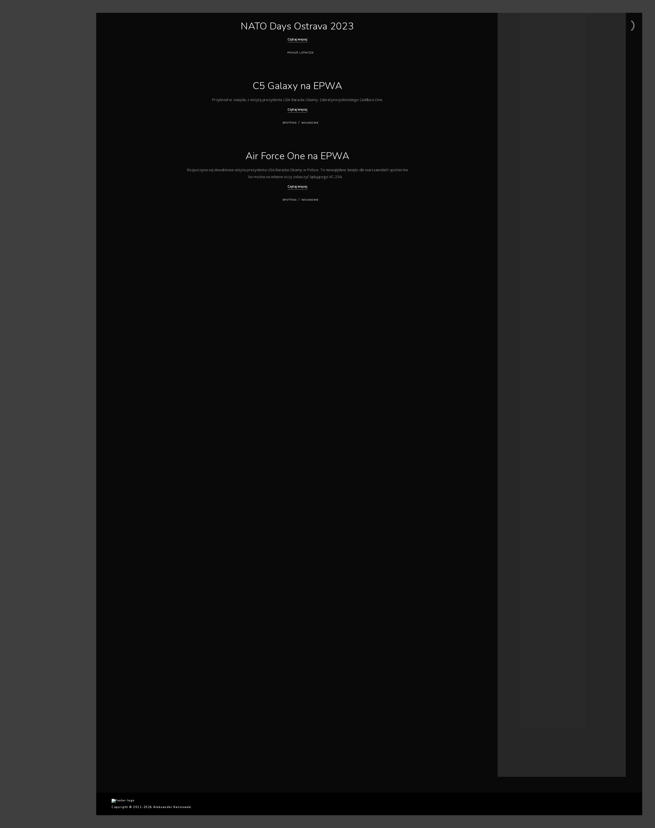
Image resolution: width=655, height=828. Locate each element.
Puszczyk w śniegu (521, 42)
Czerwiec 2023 (518, 215)
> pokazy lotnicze (37, 105)
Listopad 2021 (518, 264)
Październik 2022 (520, 240)
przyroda (514, 693)
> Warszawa (33, 123)
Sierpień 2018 (518, 339)
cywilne (513, 668)
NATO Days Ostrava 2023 (297, 26)
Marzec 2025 (517, 146)
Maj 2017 (514, 419)
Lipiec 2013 (516, 569)
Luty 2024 (515, 183)
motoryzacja (517, 674)
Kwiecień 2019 (518, 320)
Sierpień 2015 (518, 513)
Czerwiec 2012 (518, 600)
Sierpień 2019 (518, 314)
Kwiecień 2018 (518, 358)
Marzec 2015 (517, 531)
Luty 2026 (515, 103)
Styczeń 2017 (517, 438)
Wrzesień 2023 (518, 202)
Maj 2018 (514, 351)
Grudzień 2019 (518, 308)
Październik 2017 (520, 388)
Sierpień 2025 (518, 122)
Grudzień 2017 (518, 376)
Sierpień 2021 (518, 270)
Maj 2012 (514, 606)
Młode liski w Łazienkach (525, 61)
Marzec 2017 (517, 426)
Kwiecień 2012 (518, 612)
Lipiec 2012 (516, 594)
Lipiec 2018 (516, 345)
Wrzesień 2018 (518, 333)
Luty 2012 (515, 624)
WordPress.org (519, 761)
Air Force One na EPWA (297, 156)
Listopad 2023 (518, 196)
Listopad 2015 (518, 494)
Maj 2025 (514, 134)
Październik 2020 (520, 277)
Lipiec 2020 (516, 289)
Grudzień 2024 (518, 159)
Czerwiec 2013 (518, 575)
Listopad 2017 (518, 382)
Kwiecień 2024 (518, 177)
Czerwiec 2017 (518, 413)
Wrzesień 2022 (518, 246)
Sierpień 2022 (518, 252)
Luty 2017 (515, 432)
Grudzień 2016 (518, 444)
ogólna (513, 680)
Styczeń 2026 (517, 109)
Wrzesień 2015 (518, 506)
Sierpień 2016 (518, 457)
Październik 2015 (520, 500)
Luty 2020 (515, 295)
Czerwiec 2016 (518, 469)
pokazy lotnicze (300, 53)
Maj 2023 (514, 221)
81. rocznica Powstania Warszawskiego (536, 54)
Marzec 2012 (517, 618)
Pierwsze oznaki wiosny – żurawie (532, 36)
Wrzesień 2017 (518, 395)
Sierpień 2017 (518, 401)
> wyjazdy (30, 132)
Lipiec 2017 (516, 407)
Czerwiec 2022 (518, 258)
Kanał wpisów (518, 748)
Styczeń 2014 (517, 562)
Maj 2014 (514, 556)
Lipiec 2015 (516, 519)
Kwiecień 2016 (518, 476)
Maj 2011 (514, 643)
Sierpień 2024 (518, 171)
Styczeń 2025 (517, 152)
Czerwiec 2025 (518, 128)
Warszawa (515, 705)
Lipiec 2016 (516, 463)
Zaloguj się (516, 742)
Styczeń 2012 (517, 631)
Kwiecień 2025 (518, 140)
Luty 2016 (515, 482)
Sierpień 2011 (518, 637)
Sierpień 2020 (518, 283)
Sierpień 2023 (518, 208)
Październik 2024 (520, 165)
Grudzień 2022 (518, 233)
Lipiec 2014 (516, 550)
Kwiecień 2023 (518, 227)
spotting (289, 123)
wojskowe (310, 123)
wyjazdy (513, 717)
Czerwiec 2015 (518, 525)
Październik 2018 (520, 326)
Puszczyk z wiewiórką (523, 48)
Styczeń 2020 (517, 301)
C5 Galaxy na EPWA (297, 85)
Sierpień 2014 (518, 544)
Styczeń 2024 (517, 190)
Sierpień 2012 (518, 587)
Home (27, 78)
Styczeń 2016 (517, 488)
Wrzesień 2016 (518, 451)
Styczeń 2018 (517, 370)
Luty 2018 (515, 364)
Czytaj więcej (297, 39)
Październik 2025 (520, 115)
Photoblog (31, 96)
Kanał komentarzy (521, 754)
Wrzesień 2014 (518, 537)
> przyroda (31, 114)
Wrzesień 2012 (518, 581)
